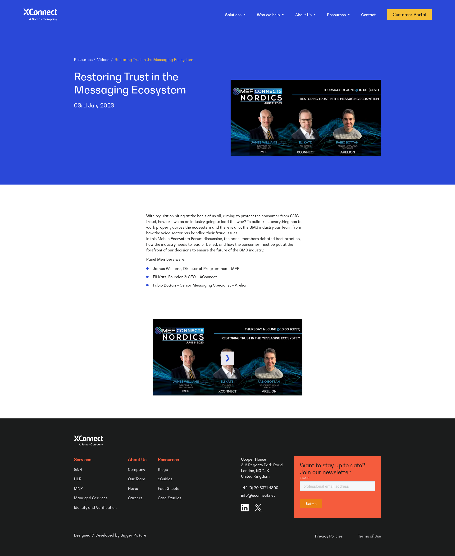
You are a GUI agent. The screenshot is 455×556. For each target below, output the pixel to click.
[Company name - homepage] (40, 15)
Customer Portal (409, 14)
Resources (83, 59)
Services (82, 459)
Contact (368, 14)
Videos (103, 59)
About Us (137, 459)
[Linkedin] (245, 507)
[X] (258, 507)
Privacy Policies (329, 536)
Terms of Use (369, 536)
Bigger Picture (133, 535)
